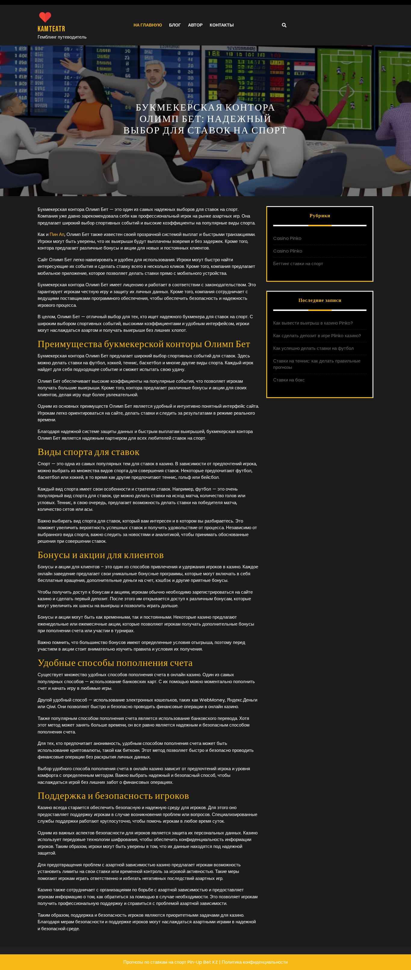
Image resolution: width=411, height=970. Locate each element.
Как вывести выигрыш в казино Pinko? (313, 323)
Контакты (222, 25)
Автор (195, 25)
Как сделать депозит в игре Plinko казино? (317, 335)
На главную (148, 25)
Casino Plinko (287, 251)
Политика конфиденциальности (255, 962)
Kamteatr (51, 29)
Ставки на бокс (289, 380)
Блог (175, 25)
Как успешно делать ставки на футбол (313, 348)
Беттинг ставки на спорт (298, 263)
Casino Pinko (287, 238)
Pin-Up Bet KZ (202, 962)
